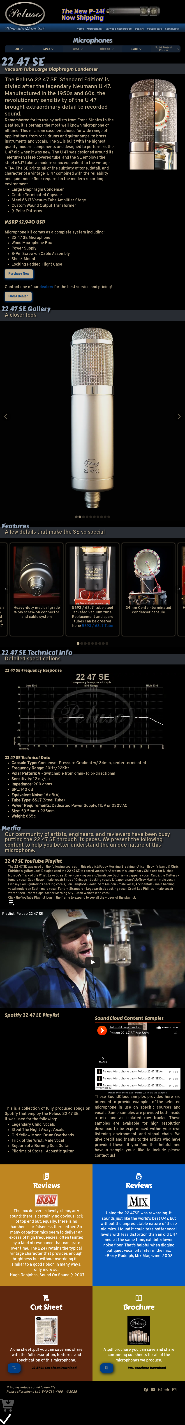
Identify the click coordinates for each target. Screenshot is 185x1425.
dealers (46, 287)
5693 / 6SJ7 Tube (97, 626)
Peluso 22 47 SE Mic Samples (151, 1092)
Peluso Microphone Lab (120, 1092)
